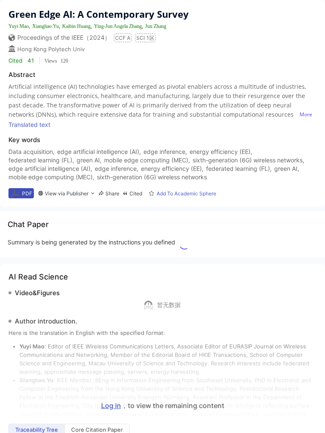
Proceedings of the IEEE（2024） (63, 37)
